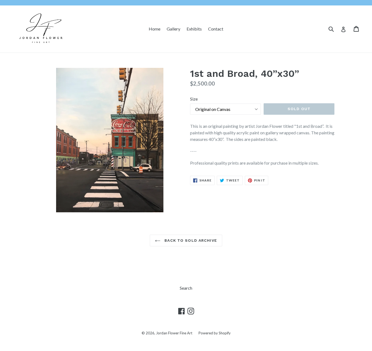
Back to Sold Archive (190, 240)
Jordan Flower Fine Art (174, 333)
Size (194, 98)
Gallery (173, 28)
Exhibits (194, 28)
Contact (215, 28)
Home (154, 28)
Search (186, 288)
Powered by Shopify (215, 333)
